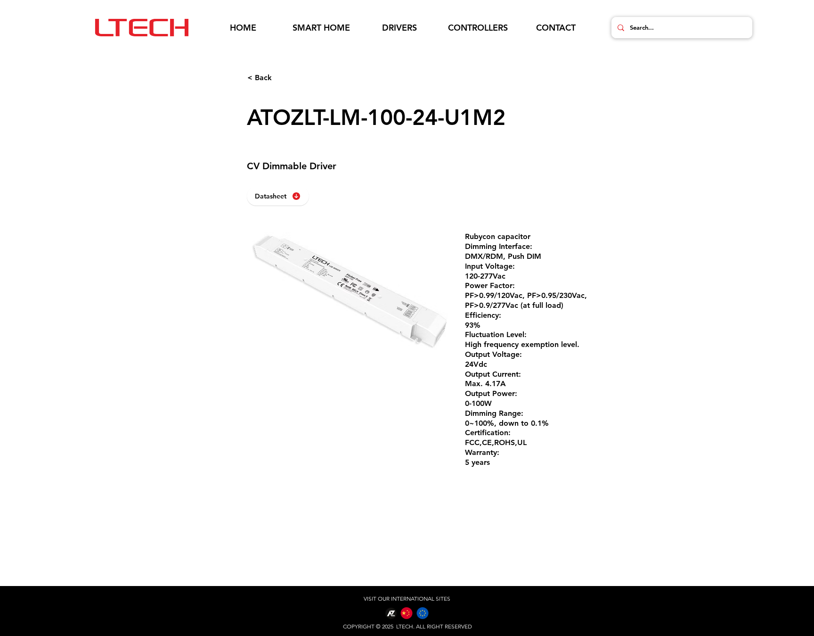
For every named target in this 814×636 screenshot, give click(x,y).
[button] (321, 28)
